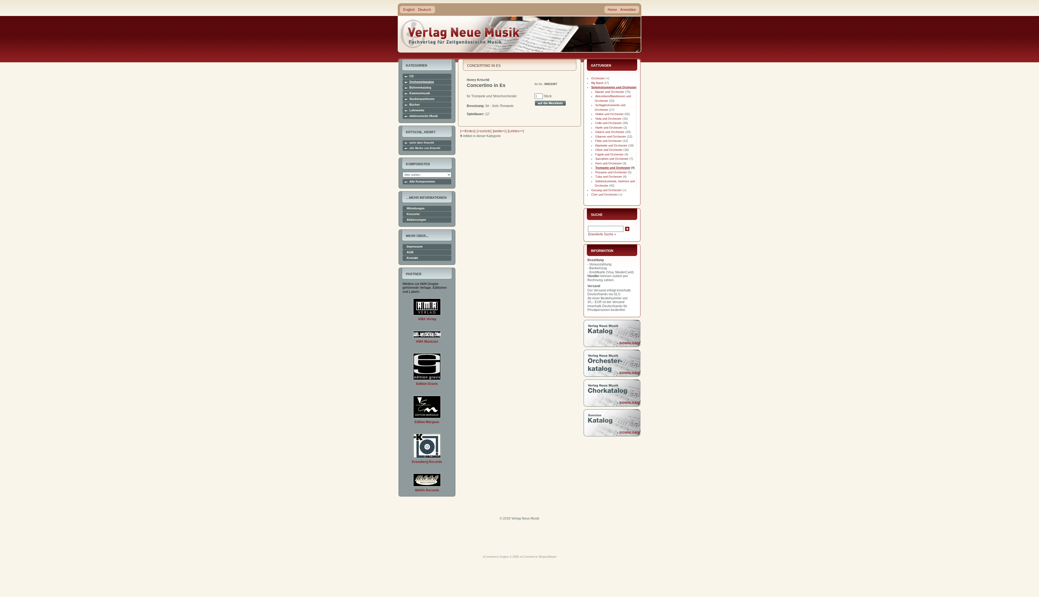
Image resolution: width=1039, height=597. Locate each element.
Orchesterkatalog (421, 81)
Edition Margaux (427, 422)
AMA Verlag (427, 319)
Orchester (598, 78)
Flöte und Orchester (608, 140)
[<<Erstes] (467, 131)
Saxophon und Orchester (612, 158)
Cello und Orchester (608, 123)
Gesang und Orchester (606, 190)
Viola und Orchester (608, 118)
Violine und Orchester (609, 114)
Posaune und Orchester (611, 172)
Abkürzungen (416, 219)
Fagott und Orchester (609, 154)
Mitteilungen (416, 208)
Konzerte (413, 214)
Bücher (414, 104)
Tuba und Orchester (608, 176)
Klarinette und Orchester (611, 145)
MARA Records (427, 490)
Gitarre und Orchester (609, 132)
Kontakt (412, 258)
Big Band (597, 83)
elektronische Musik (423, 116)
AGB (410, 252)
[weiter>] (499, 131)
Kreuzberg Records (427, 462)
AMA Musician (427, 341)
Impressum (415, 246)
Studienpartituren (422, 99)
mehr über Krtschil (421, 142)
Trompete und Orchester (612, 167)
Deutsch (424, 10)
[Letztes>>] (516, 131)
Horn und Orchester (608, 163)
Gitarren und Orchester (610, 136)
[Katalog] (612, 346)
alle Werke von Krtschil (424, 148)
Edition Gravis (427, 384)
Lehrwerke (416, 110)
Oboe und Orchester (609, 149)
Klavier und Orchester (609, 91)
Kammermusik (419, 93)
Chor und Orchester (604, 194)
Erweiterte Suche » (602, 234)
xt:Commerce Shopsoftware (538, 556)
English (409, 10)
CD (411, 76)
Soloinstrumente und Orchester (613, 87)
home (460, 34)
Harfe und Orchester (609, 127)
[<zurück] (484, 131)
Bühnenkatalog (420, 87)
